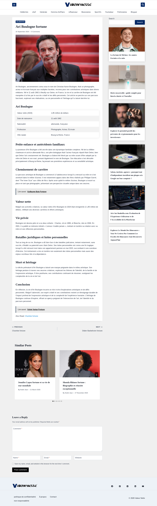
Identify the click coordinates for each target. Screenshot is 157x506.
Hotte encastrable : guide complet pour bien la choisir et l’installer (125, 94)
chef (34, 12)
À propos (42, 497)
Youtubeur (109, 12)
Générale (43, 12)
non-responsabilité (21, 501)
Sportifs (98, 12)
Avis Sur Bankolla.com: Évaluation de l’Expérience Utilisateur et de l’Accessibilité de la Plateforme (125, 216)
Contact (53, 497)
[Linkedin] (135, 486)
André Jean (24, 389)
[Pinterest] (120, 486)
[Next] (96, 374)
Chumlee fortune (31, 316)
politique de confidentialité (25, 497)
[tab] (53, 401)
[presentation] (35, 363)
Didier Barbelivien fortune (92, 329)
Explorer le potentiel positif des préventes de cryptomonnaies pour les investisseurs (125, 134)
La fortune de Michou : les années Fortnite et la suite (123, 56)
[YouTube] (143, 486)
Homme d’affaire (58, 12)
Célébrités (24, 12)
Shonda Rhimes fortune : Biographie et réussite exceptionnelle (74, 385)
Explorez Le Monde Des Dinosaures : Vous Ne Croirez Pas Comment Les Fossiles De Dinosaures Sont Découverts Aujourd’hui (126, 235)
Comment (17, 429)
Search (111, 19)
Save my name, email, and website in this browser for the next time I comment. (42, 464)
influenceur (73, 12)
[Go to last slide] (18, 374)
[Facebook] (112, 486)
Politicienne (122, 12)
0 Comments (35, 31)
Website (78, 458)
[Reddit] (127, 486)
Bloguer (134, 12)
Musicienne (86, 12)
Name (16, 458)
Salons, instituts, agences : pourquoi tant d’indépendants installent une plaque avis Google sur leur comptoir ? (126, 175)
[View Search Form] (143, 5)
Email (47, 458)
